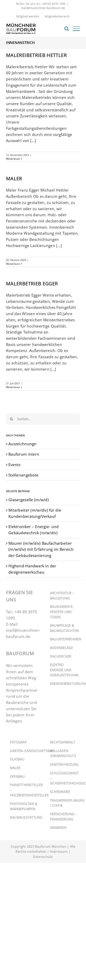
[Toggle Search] (66, 28)
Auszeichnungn (22, 443)
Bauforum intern (23, 454)
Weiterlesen (13, 158)
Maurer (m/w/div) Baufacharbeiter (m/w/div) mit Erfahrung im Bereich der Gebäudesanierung (41, 549)
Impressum (59, 851)
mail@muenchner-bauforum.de (43, 8)
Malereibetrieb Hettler (36, 55)
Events (14, 464)
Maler (14, 178)
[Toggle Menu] (76, 28)
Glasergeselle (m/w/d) (28, 499)
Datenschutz (43, 857)
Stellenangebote (23, 475)
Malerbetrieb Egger (32, 283)
